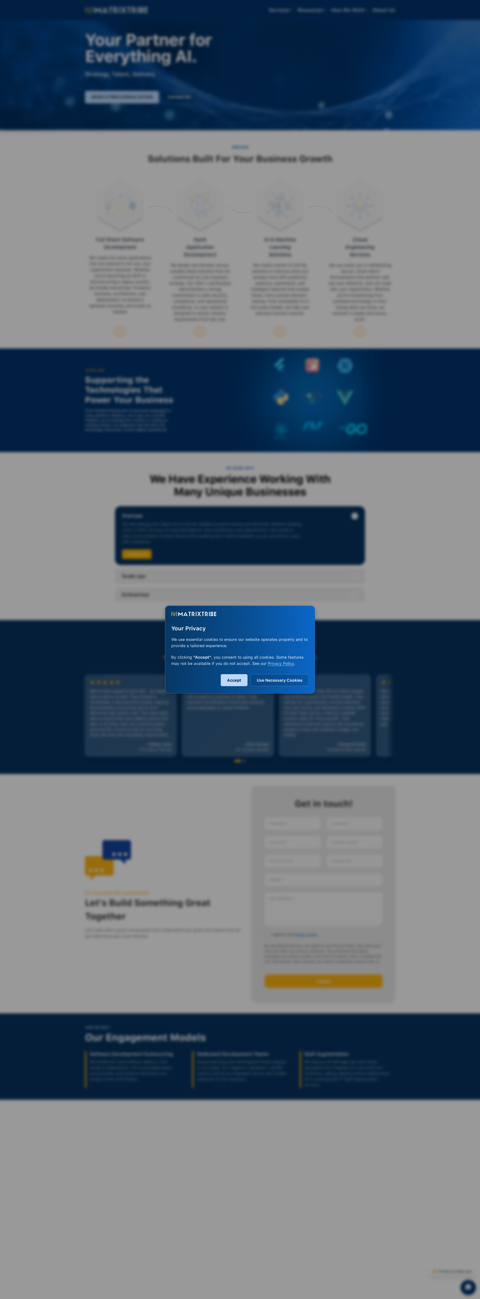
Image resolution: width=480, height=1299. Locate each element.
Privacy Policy (281, 663)
